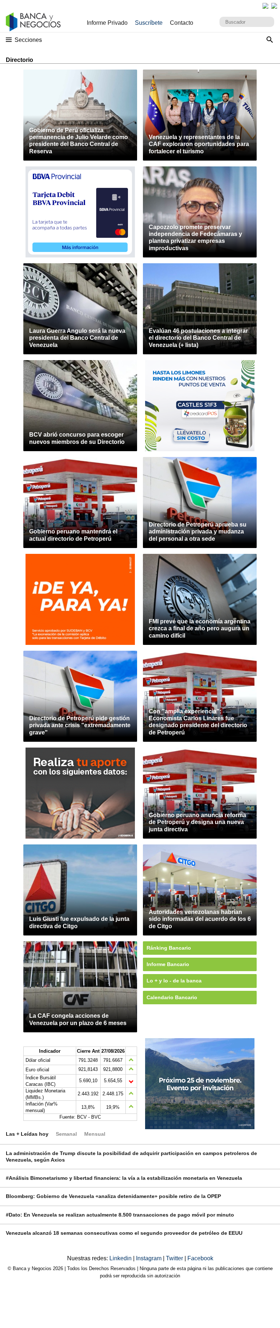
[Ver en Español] (274, 6)
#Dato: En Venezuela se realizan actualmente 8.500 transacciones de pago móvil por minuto (120, 1215)
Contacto (181, 23)
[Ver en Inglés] (265, 6)
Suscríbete (149, 23)
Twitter (175, 1258)
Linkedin (121, 1258)
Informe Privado (107, 23)
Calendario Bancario (172, 997)
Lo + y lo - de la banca (174, 981)
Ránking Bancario (169, 948)
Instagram (149, 1258)
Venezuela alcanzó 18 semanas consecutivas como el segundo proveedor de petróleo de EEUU (124, 1233)
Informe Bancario (168, 964)
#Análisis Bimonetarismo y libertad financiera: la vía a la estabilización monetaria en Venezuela (124, 1178)
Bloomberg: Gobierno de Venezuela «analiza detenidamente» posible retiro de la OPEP (113, 1196)
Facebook (200, 1258)
